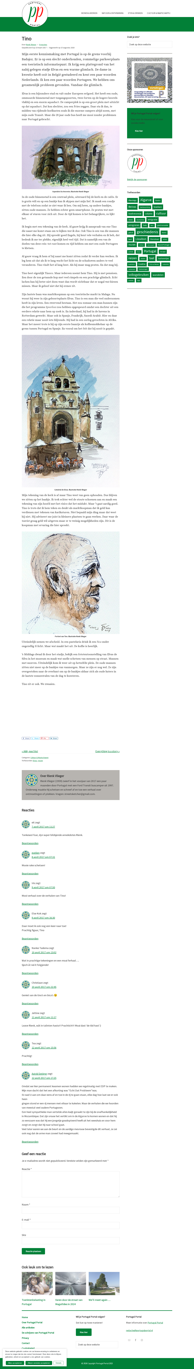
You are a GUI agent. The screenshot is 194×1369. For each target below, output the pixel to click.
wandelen (158, 274)
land (130, 239)
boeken (158, 206)
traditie (141, 264)
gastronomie (162, 225)
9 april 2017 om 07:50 (43, 887)
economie (140, 220)
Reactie (27, 1169)
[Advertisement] (71, 708)
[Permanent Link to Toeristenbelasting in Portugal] (37, 1274)
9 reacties (43, 44)
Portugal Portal (155, 1322)
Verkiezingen (143, 269)
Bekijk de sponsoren (137, 179)
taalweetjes (163, 258)
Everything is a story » (107, 751)
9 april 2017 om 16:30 (43, 917)
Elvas (35, 760)
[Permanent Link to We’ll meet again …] (104, 1274)
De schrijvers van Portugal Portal (38, 1332)
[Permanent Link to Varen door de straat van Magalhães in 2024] (70, 1274)
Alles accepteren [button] (15, 1363)
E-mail (26, 1219)
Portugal (150, 251)
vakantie (166, 264)
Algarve (146, 200)
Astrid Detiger (39, 1073)
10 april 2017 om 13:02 (44, 952)
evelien (36, 852)
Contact (26, 1343)
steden (143, 259)
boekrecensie (134, 213)
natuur (141, 245)
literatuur (154, 239)
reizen (40, 760)
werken (130, 280)
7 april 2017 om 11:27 (43, 826)
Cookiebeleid (28, 1348)
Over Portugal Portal (32, 1322)
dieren (130, 220)
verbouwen (131, 269)
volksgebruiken (138, 275)
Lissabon (141, 239)
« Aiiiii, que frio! (30, 751)
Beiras (132, 207)
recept (162, 251)
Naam (26, 1204)
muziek (132, 244)
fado (145, 225)
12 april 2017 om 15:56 (44, 1047)
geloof (130, 232)
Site (24, 1235)
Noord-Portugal (163, 245)
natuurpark (150, 245)
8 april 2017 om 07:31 (43, 857)
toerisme (131, 264)
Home (25, 1317)
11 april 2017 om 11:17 (44, 1017)
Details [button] (58, 1363)
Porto (138, 252)
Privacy (25, 1337)
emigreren (133, 225)
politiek (130, 252)
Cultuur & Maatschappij (39, 757)
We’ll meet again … (99, 1299)
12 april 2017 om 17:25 (44, 1078)
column (148, 213)
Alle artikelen (28, 1327)
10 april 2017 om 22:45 (44, 987)
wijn (138, 280)
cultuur (161, 213)
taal (151, 258)
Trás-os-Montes (154, 264)
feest (152, 225)
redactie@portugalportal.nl (139, 1330)
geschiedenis (147, 231)
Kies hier (139, 131)
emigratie (152, 219)
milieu (165, 239)
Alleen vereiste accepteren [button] (39, 1363)
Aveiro (157, 200)
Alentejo (132, 200)
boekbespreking (145, 207)
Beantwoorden (30, 843)
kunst (164, 232)
